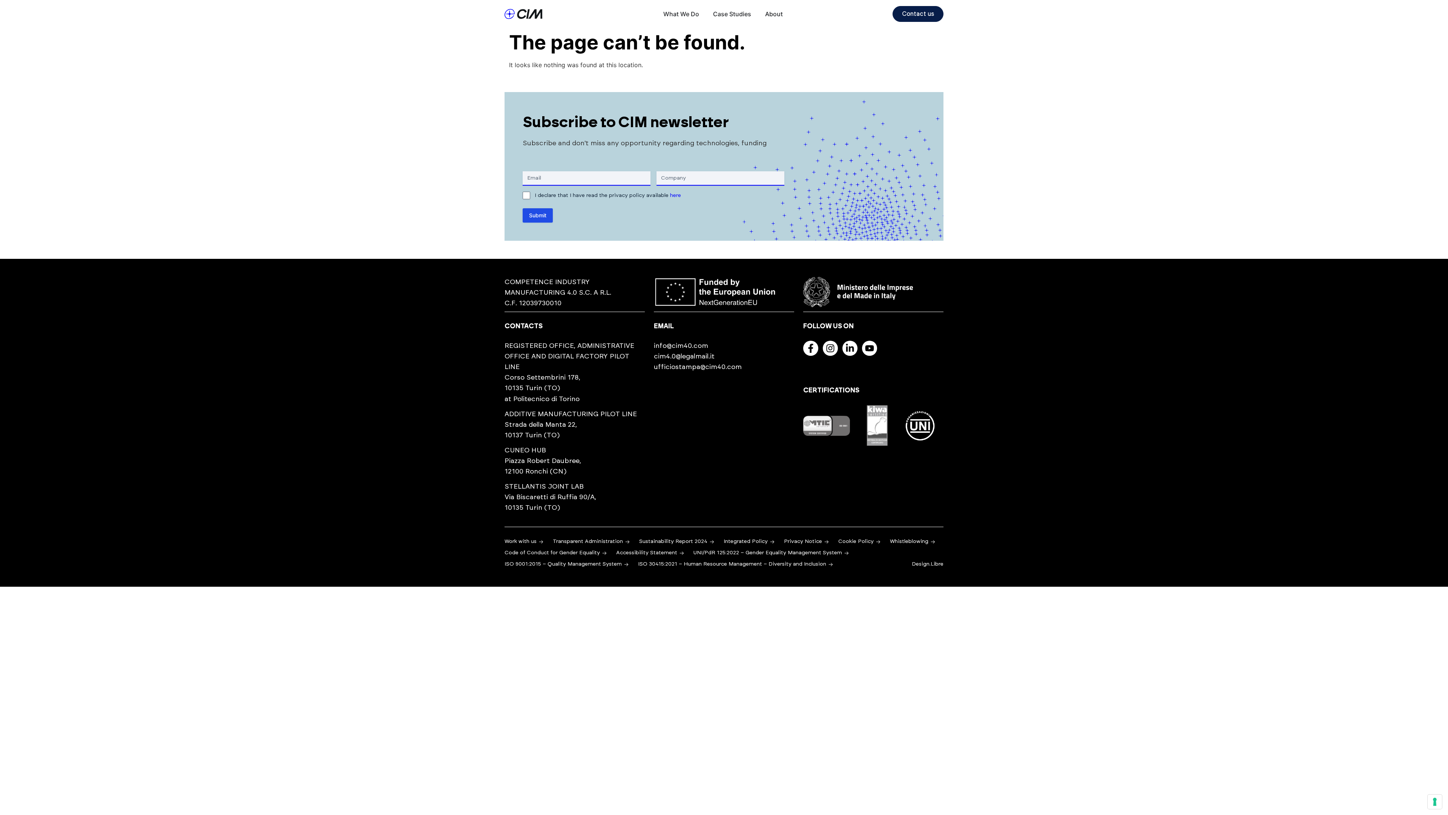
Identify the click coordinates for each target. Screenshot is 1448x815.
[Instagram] (830, 348)
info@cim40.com (681, 346)
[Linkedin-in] (849, 348)
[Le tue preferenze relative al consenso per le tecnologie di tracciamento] (1435, 802)
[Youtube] (869, 348)
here (675, 195)
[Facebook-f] (810, 348)
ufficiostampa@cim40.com (698, 367)
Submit (537, 215)
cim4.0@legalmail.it (684, 356)
